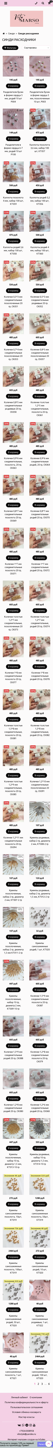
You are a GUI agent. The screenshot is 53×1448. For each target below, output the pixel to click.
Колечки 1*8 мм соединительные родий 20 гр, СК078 (40, 676)
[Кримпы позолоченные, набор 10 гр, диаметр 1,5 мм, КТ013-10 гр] (13, 1128)
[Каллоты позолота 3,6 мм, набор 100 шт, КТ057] (39, 119)
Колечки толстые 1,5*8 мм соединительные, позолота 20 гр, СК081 (13, 732)
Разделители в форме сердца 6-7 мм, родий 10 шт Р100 (13, 150)
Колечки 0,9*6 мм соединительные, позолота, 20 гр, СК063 (13, 463)
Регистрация (45, 1444)
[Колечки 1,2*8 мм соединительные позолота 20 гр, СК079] (39, 1026)
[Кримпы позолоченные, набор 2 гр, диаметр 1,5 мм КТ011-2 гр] (13, 917)
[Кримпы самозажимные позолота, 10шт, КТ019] (13, 1184)
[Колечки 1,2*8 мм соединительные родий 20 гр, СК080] (13, 1078)
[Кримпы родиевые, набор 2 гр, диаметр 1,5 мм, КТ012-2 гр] (39, 864)
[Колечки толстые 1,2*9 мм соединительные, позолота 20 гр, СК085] (13, 755)
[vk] (19, 1425)
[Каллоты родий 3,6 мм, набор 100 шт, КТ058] (13, 221)
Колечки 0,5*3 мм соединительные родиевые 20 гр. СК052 (40, 302)
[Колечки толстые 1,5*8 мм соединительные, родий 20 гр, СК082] (39, 699)
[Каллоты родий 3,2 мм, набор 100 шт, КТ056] (39, 171)
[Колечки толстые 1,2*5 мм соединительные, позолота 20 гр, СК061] (39, 376)
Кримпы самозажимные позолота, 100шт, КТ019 (13, 1268)
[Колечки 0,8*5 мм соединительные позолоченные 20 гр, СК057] (39, 323)
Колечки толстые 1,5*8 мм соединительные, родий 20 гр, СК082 (40, 730)
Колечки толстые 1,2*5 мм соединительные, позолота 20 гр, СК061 (40, 408)
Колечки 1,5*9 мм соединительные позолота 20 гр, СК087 (40, 1001)
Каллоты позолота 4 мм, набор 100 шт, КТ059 (13, 200)
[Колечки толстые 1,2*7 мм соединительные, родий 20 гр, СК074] (39, 591)
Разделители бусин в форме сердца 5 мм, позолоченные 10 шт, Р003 (40, 97)
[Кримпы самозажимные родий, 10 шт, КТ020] (39, 1237)
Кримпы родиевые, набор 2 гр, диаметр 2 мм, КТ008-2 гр (39, 840)
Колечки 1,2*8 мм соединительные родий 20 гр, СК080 (13, 1108)
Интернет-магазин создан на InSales (26, 1439)
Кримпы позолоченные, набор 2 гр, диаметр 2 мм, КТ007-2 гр (13, 895)
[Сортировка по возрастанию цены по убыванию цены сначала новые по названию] (36, 48)
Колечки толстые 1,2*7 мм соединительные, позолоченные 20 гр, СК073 (13, 623)
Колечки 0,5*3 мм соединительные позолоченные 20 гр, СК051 (13, 302)
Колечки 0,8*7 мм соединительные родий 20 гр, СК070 (40, 514)
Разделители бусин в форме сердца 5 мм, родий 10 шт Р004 (13, 97)
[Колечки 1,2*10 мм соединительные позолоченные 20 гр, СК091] (39, 755)
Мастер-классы (26, 1417)
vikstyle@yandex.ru (26, 1434)
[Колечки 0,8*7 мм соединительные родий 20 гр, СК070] (39, 485)
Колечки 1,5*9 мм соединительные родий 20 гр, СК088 (13, 1055)
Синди (11, 33)
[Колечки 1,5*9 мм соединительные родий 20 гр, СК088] (13, 1026)
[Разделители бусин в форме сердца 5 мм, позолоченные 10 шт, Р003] (39, 66)
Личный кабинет (19, 1397)
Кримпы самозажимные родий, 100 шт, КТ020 (40, 1373)
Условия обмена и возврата (26, 1412)
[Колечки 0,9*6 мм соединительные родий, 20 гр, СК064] (39, 432)
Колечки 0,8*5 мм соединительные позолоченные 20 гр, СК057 (40, 354)
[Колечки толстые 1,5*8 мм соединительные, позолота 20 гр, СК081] (13, 699)
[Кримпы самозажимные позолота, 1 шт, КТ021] (13, 1342)
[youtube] (34, 1425)
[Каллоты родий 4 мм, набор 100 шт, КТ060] (39, 221)
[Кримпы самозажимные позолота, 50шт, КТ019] (39, 1184)
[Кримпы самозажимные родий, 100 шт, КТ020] (39, 1342)
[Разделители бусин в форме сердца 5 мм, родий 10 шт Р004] (13, 66)
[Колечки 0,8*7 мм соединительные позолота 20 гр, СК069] (13, 485)
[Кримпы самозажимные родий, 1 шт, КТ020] (39, 917)
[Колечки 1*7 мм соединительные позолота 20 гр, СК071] (13, 538)
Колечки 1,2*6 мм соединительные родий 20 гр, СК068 (40, 1108)
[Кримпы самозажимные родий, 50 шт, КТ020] (13, 1290)
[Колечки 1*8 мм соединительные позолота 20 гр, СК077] (13, 647)
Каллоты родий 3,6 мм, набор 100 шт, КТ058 (13, 250)
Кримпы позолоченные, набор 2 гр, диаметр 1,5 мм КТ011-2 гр (13, 948)
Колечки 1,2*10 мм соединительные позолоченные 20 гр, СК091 (40, 786)
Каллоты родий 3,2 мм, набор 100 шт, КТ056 (40, 200)
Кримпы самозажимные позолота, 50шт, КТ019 (39, 1215)
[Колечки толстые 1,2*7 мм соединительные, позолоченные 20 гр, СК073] (13, 591)
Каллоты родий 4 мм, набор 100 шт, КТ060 (39, 250)
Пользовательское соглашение (26, 1407)
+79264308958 (26, 1431)
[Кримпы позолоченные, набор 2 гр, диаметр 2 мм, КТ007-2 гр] (13, 864)
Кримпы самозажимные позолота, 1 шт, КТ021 (13, 1373)
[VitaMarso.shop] (26, 18)
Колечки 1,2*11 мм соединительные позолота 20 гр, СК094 (13, 842)
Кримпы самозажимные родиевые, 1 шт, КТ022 (39, 1321)
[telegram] (26, 1425)
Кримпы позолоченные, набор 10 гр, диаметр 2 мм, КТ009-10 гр (13, 1002)
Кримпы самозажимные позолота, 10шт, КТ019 (13, 1215)
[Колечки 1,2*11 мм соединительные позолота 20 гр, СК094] (13, 811)
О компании (36, 1397)
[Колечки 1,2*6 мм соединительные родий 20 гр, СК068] (39, 1078)
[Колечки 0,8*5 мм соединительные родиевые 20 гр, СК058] (13, 376)
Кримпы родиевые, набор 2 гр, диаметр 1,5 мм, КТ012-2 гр (39, 893)
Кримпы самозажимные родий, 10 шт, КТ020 (40, 1268)
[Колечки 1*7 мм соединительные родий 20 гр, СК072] (39, 538)
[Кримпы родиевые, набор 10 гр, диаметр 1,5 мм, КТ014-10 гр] (39, 1128)
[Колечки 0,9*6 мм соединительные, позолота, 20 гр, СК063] (13, 432)
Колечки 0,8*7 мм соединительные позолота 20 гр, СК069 (13, 516)
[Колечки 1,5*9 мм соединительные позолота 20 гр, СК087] (39, 970)
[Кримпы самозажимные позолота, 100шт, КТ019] (13, 1237)
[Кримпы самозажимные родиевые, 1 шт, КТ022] (39, 1290)
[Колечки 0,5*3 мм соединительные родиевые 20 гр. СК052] (39, 271)
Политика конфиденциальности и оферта (26, 1402)
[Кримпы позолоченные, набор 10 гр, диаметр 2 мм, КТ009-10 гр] (13, 970)
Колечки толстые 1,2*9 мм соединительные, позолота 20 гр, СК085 (13, 788)
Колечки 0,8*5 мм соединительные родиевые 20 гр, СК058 (13, 407)
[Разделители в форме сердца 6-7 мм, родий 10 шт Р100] (13, 119)
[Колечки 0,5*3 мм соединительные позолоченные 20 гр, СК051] (13, 271)
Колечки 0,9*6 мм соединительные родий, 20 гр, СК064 (40, 461)
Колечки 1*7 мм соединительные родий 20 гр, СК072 (40, 567)
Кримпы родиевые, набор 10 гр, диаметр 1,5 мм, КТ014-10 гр (40, 1159)
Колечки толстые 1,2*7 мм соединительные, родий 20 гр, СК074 (40, 622)
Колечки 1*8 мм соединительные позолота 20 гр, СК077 (13, 678)
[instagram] (30, 1425)
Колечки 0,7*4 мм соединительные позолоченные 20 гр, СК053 (13, 354)
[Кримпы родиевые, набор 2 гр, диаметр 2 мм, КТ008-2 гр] (39, 811)
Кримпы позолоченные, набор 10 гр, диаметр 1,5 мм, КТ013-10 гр (13, 1160)
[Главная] (4, 33)
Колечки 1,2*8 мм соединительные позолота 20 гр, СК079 (40, 1057)
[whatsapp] (23, 1425)
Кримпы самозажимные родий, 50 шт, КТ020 (13, 1321)
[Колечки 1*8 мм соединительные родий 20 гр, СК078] (39, 647)
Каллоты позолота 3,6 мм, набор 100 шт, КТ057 (40, 148)
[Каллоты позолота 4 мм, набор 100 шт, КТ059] (13, 171)
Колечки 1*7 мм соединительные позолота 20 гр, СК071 (13, 569)
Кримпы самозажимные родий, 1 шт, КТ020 (40, 946)
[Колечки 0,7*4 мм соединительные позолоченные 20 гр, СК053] (13, 323)
